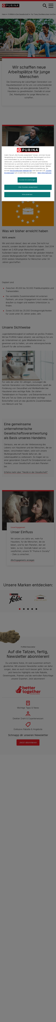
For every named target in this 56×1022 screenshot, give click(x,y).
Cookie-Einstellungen (27, 180)
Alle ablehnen (27, 194)
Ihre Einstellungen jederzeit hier (21, 171)
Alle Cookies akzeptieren (28, 187)
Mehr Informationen (44, 173)
